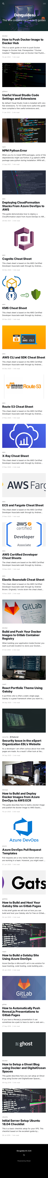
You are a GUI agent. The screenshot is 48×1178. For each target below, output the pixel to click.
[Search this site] (3, 3)
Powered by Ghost (24, 1161)
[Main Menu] (44, 3)
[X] (24, 1155)
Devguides (21, 1151)
